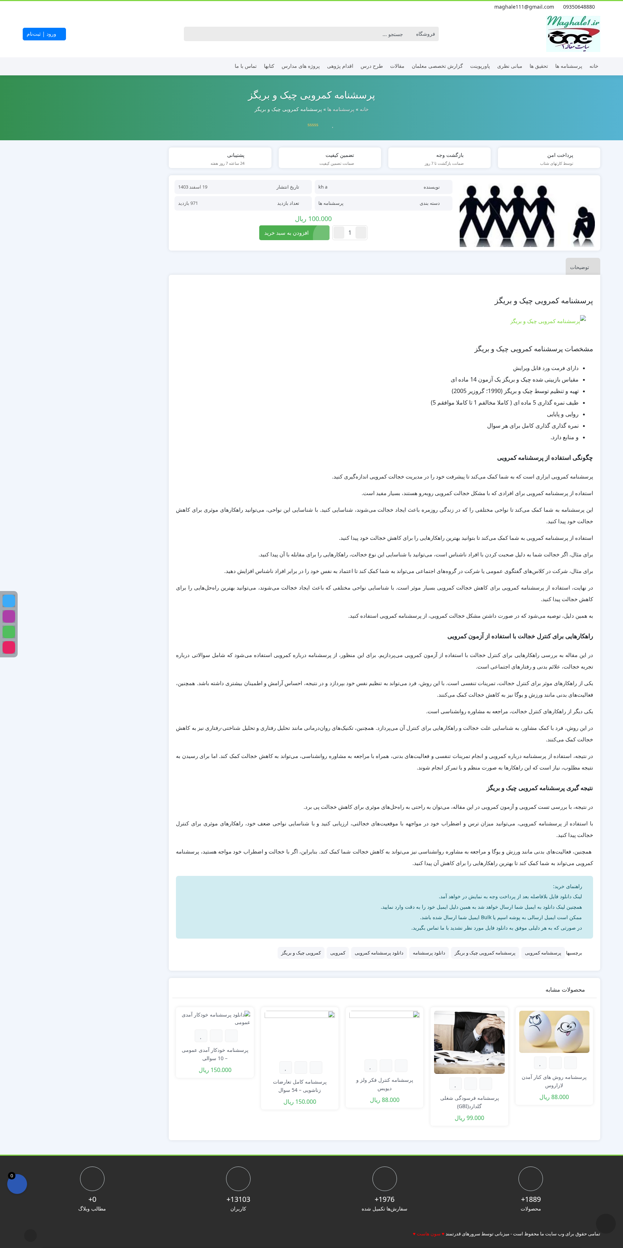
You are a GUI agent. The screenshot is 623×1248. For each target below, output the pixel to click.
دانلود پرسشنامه (429, 952)
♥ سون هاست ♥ (429, 1233)
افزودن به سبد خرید (286, 232)
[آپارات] (9, 647)
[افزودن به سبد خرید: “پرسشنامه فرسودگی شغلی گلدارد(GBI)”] (486, 1084)
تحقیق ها (539, 65)
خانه (593, 65)
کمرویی (337, 952)
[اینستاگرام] (27, 7)
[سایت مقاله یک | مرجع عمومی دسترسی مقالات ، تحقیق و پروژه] (573, 34)
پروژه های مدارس (301, 65)
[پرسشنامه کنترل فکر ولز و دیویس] (384, 1032)
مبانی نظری (509, 65)
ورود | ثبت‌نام (42, 33)
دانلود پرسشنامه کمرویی (379, 952)
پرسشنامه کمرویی (543, 952)
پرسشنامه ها (568, 65)
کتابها (269, 65)
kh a (322, 187)
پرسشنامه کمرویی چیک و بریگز (485, 952)
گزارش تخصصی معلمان (437, 65)
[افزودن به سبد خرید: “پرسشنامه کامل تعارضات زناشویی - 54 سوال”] (316, 1067)
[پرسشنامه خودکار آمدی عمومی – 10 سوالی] (215, 1017)
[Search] (191, 34)
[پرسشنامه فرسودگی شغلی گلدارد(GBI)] (469, 1041)
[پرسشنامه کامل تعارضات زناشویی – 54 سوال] (300, 1033)
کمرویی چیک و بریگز (301, 952)
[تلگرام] (9, 601)
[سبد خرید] (17, 1184)
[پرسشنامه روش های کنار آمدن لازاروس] (554, 1031)
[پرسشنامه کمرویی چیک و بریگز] (527, 213)
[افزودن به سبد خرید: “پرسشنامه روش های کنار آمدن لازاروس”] (570, 1063)
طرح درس (372, 65)
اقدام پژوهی (340, 65)
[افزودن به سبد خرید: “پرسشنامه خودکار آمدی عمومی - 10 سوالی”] (231, 1036)
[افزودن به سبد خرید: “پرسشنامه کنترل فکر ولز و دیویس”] (401, 1066)
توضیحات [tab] (579, 267)
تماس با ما (246, 65)
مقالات (397, 65)
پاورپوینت (480, 65)
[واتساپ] (9, 632)
